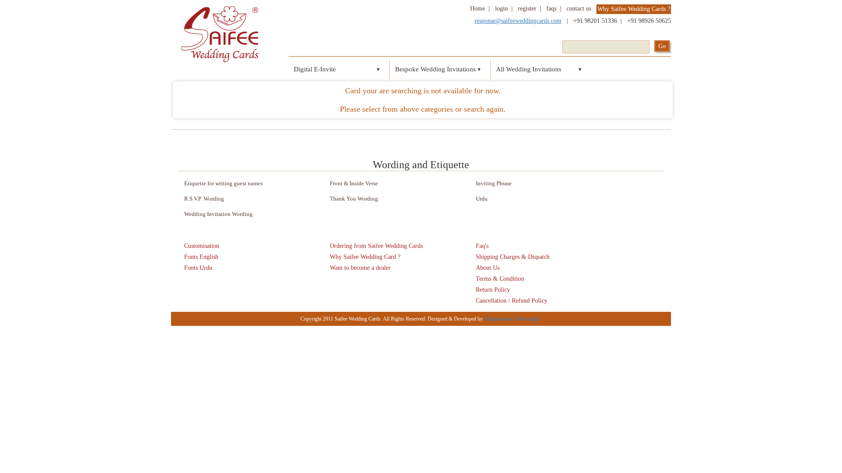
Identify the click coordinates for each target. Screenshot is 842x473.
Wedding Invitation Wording (218, 214)
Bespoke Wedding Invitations (435, 69)
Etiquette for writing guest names (223, 183)
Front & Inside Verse (354, 183)
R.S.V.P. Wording (204, 198)
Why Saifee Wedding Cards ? (633, 9)
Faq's (482, 246)
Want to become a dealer (360, 268)
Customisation (201, 246)
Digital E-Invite (315, 69)
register (527, 8)
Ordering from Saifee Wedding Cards (376, 246)
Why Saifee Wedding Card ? (365, 257)
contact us (579, 8)
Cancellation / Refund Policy (511, 300)
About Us (487, 268)
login (501, 8)
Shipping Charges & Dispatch (512, 257)
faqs (551, 8)
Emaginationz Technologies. (513, 319)
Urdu (482, 198)
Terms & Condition (500, 278)
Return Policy (493, 289)
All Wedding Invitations (528, 69)
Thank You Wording (354, 198)
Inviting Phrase (494, 183)
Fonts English (201, 257)
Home (477, 8)
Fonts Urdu (198, 268)
